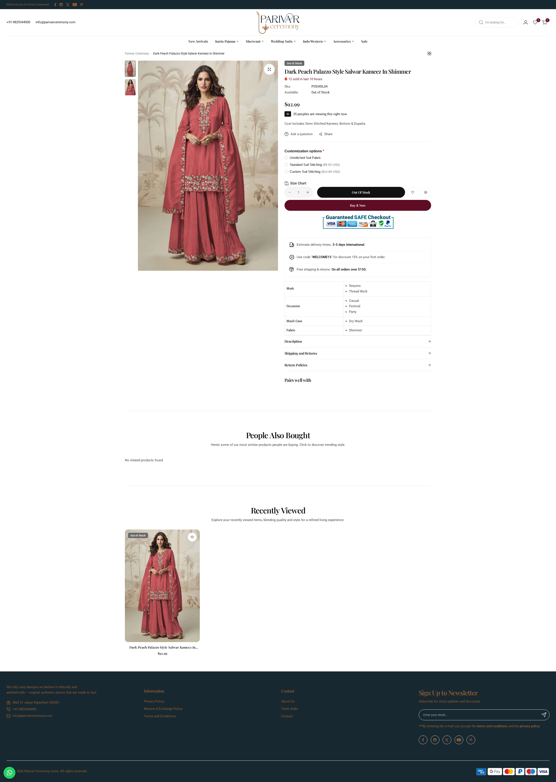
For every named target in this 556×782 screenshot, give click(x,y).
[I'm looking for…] (481, 22)
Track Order (289, 709)
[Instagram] (61, 4)
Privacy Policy (154, 701)
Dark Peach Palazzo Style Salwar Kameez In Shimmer (162, 647)
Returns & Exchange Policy (163, 709)
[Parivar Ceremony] (278, 22)
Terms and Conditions (160, 716)
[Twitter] (67, 4)
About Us (288, 701)
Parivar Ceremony (137, 53)
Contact (287, 716)
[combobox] (497, 22)
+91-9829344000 (24, 709)
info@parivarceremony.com (32, 716)
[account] (525, 22)
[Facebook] (55, 4)
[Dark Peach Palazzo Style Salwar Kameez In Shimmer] (162, 586)
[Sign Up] (544, 714)
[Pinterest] (81, 4)
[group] (208, 166)
